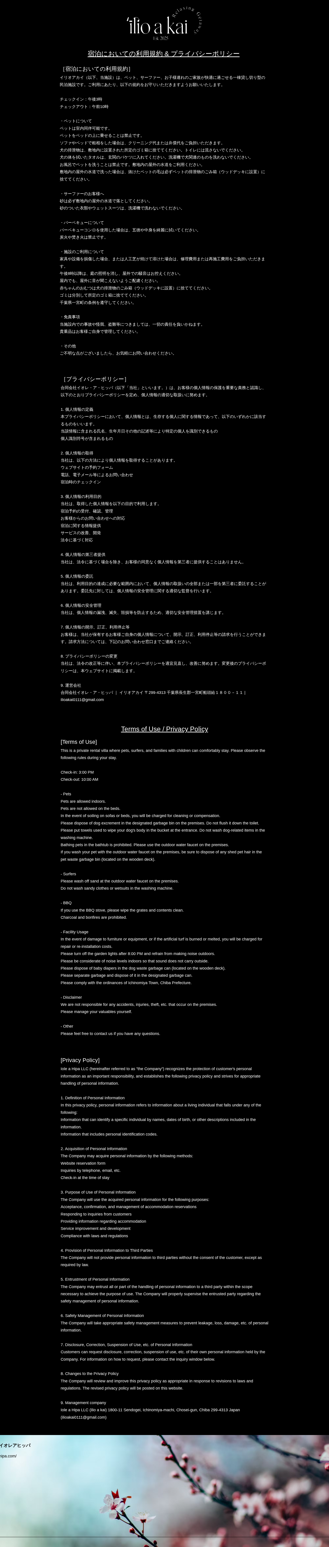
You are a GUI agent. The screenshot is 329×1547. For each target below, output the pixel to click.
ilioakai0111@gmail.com (82, 699)
